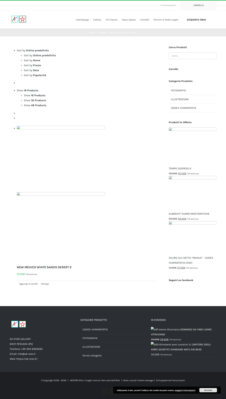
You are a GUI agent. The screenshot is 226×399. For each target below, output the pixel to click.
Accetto (208, 390)
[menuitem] (169, 5)
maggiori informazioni (185, 390)
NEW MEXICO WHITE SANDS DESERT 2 (44, 267)
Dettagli (44, 284)
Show (34, 95)
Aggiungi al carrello (28, 284)
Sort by (40, 55)
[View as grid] (18, 113)
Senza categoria (92, 355)
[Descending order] (18, 82)
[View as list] (18, 118)
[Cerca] (215, 19)
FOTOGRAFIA (178, 90)
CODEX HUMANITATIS (183, 108)
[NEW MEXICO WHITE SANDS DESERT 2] (86, 194)
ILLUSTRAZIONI (180, 99)
